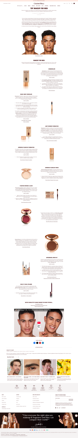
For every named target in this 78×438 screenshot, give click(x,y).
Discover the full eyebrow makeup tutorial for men (52, 278)
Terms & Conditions (12, 434)
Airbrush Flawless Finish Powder (46, 169)
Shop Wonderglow (52, 90)
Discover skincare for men (39, 306)
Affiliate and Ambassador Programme (38, 402)
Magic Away (17, 96)
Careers (3, 400)
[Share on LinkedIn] (43, 343)
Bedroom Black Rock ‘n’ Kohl (20, 287)
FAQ (17, 402)
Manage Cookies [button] (23, 434)
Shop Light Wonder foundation (52, 140)
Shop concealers (26, 118)
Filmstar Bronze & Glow (19, 187)
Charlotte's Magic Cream (47, 80)
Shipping (17, 398)
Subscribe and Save (36, 398)
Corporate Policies (18, 434)
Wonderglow (44, 70)
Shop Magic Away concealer (26, 120)
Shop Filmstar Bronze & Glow (26, 202)
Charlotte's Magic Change (36, 406)
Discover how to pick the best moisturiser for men (39, 305)
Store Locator (4, 396)
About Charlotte (4, 398)
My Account (18, 404)
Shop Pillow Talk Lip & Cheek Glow (52, 221)
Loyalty (64, 3)
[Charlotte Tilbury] (39, 3)
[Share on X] (37, 343)
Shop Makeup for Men (39, 55)
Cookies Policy (4, 404)
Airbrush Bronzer (17, 239)
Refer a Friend (35, 396)
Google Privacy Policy (15, 435)
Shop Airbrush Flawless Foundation (26, 159)
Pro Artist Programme (36, 400)
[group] (15, 370)
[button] (71, 3)
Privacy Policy (4, 402)
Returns (17, 400)
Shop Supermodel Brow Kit (51, 277)
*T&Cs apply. (57, 402)
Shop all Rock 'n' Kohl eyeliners (26, 295)
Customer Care (18, 396)
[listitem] (20, 6)
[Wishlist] (69, 3)
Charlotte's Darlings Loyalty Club (21, 406)
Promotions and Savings (36, 404)
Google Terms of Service (23, 435)
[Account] (67, 3)
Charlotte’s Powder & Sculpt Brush (24, 188)
